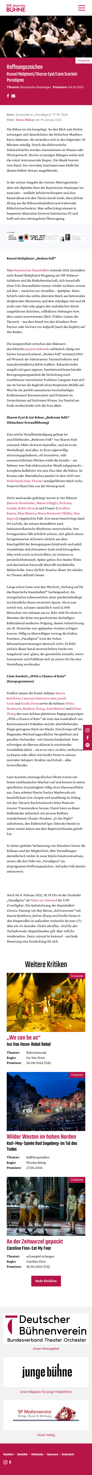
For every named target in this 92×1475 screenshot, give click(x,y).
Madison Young (34, 708)
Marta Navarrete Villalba (55, 513)
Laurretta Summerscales (39, 698)
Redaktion (8, 1454)
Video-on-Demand (43, 900)
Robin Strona (27, 508)
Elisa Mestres (26, 513)
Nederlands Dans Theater (25, 481)
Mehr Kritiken (46, 1281)
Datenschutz (68, 1454)
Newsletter (22, 1454)
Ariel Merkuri (55, 708)
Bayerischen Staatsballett (31, 270)
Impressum (52, 1454)
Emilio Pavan (30, 703)
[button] (7, 95)
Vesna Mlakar (25, 119)
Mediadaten (37, 1454)
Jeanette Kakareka (37, 349)
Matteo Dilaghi (47, 503)
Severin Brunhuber (21, 503)
